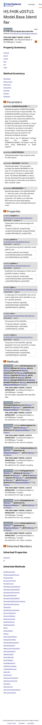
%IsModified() (8, 631)
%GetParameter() (9, 625)
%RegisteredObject (10, 385)
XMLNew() (6, 684)
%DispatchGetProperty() (11, 592)
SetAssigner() (7, 82)
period (5, 56)
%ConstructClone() (9, 581)
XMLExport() (7, 675)
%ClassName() (8, 578)
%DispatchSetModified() (11, 598)
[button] (4, 101)
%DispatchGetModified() (11, 589)
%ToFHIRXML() (8, 660)
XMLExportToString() (10, 681)
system (5, 59)
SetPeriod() (7, 85)
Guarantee (22, 723)
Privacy (9, 723)
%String (6, 368)
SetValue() (6, 96)
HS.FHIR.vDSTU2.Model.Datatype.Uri (16, 266)
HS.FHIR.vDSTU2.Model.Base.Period (16, 242)
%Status (24, 385)
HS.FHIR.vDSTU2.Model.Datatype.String (18, 337)
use (4, 64)
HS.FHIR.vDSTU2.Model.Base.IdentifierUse (18, 316)
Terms (14, 723)
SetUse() (6, 93)
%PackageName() (9, 645)
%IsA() (5, 628)
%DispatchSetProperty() (11, 604)
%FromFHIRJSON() (9, 613)
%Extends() (7, 607)
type (4, 62)
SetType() (6, 91)
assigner (6, 53)
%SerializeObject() (9, 651)
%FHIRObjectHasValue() (11, 610)
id (4, 561)
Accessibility (30, 723)
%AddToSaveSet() (9, 572)
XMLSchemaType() (9, 693)
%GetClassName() (9, 619)
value (5, 67)
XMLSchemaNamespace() (12, 690)
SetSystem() (7, 88)
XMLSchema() (8, 687)
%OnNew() (7, 79)
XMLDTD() (6, 672)
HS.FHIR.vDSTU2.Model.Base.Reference (17, 218)
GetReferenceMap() (9, 666)
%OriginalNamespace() (11, 643)
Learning (31, 4)
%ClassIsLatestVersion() (11, 575)
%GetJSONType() (9, 622)
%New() (6, 634)
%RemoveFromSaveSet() (11, 648)
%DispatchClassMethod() (11, 587)
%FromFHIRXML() (9, 616)
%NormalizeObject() (10, 637)
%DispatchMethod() (10, 595)
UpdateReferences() (10, 669)
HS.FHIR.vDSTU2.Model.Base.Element (23, 33)
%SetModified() (8, 654)
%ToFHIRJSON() (8, 657)
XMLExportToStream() (10, 678)
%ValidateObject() (9, 663)
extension (6, 558)
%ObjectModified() (9, 640)
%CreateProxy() (8, 584)
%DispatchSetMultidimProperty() (14, 601)
